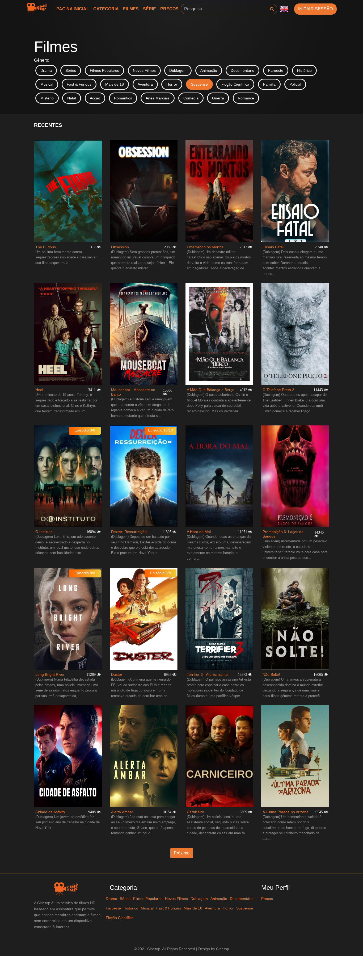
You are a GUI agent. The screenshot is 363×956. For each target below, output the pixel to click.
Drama (46, 70)
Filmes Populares (104, 70)
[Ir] (272, 9)
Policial (295, 84)
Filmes (131, 9)
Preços (169, 9)
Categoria (106, 9)
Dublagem (178, 70)
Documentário (242, 70)
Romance (246, 98)
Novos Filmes (144, 70)
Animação (208, 70)
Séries (70, 70)
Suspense (199, 84)
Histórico (304, 70)
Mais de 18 (114, 84)
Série (149, 9)
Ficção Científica (235, 84)
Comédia (191, 98)
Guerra (218, 98)
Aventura (145, 84)
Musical (46, 84)
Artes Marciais (158, 98)
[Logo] (38, 9)
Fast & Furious (79, 84)
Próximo (181, 853)
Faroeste (275, 70)
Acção (95, 98)
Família (269, 84)
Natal (71, 98)
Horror (171, 84)
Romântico (123, 98)
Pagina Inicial (72, 9)
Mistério (47, 98)
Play (68, 191)
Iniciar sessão (315, 9)
